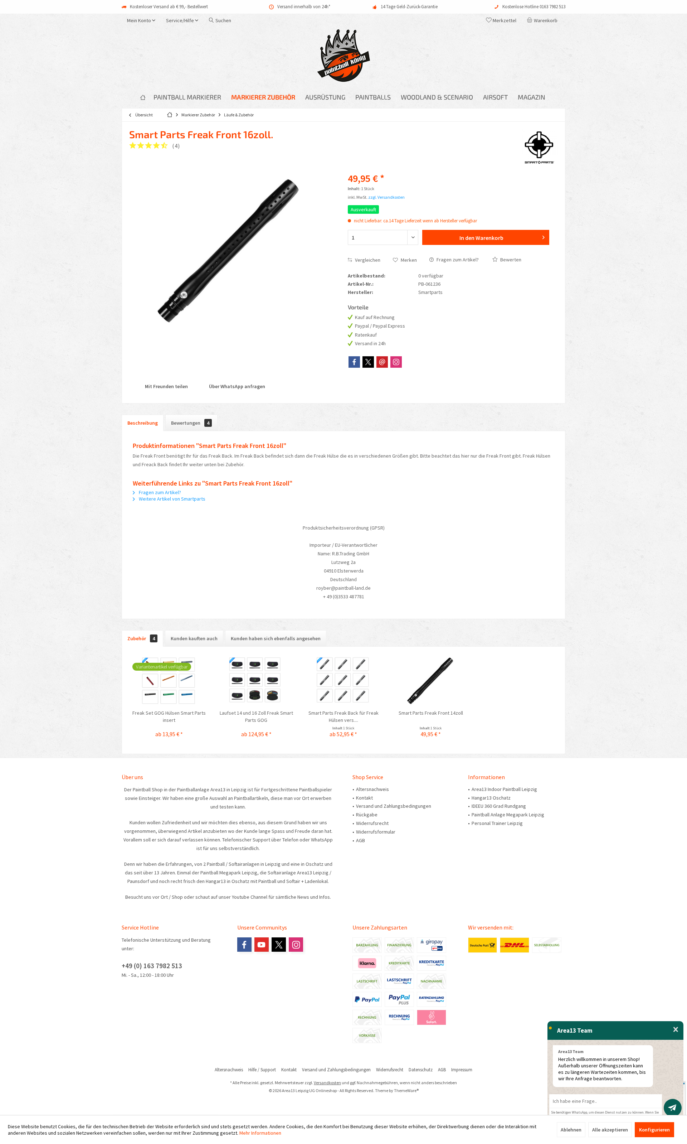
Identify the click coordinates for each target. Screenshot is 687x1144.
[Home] (142, 97)
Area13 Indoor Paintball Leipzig (504, 789)
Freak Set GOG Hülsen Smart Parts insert (169, 716)
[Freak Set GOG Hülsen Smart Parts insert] (169, 681)
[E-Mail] (382, 362)
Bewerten (510, 259)
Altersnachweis (372, 789)
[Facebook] (354, 362)
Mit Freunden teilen (166, 386)
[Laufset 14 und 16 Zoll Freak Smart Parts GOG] (256, 681)
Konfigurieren (654, 1129)
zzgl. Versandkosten (386, 197)
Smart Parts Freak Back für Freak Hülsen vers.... (343, 716)
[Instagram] (396, 362)
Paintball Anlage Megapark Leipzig (508, 814)
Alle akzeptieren (610, 1129)
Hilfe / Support (262, 1070)
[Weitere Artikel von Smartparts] (540, 147)
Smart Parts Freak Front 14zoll (431, 713)
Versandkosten (327, 1082)
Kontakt (364, 798)
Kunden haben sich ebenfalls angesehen (276, 638)
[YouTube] (261, 944)
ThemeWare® (406, 1090)
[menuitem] (543, 20)
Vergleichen (367, 260)
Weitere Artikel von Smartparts (171, 499)
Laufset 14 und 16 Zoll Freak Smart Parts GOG (256, 716)
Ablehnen (571, 1129)
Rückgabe (366, 814)
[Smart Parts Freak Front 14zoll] (431, 681)
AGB (360, 840)
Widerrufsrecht (372, 823)
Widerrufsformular (375, 832)
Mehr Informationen (260, 1133)
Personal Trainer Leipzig (497, 823)
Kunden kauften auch (194, 638)
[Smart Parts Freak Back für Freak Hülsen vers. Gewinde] (343, 681)
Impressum (461, 1070)
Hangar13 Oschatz (491, 798)
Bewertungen (190, 423)
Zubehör (141, 638)
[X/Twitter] (368, 362)
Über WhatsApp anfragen (236, 386)
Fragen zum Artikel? (457, 259)
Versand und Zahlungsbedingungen (393, 806)
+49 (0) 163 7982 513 (152, 965)
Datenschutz (421, 1070)
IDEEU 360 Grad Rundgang (499, 806)
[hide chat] (675, 1030)
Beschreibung (142, 423)
